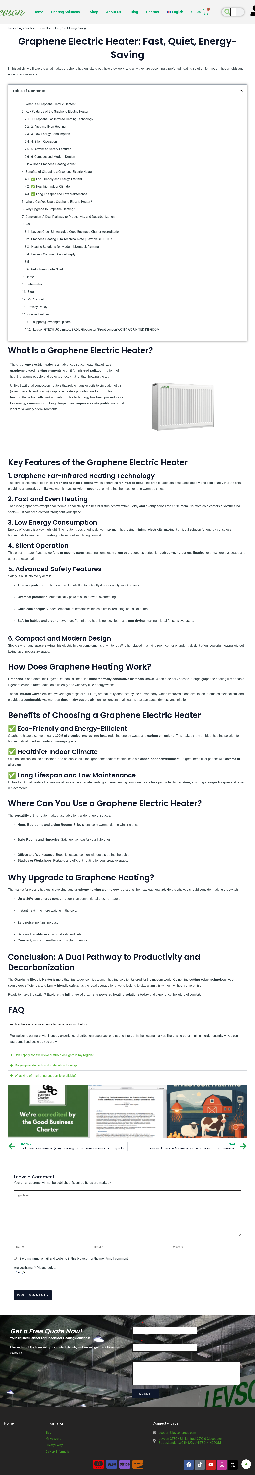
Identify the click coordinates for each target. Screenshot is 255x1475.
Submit (145, 1394)
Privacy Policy (37, 307)
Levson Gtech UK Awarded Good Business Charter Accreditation (75, 232)
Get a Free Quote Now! (47, 269)
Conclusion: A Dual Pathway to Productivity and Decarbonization (70, 217)
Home (38, 12)
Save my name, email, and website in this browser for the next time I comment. (73, 1258)
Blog (134, 12)
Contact (152, 12)
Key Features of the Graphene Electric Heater (57, 111)
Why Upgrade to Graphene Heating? (50, 209)
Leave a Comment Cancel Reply (53, 254)
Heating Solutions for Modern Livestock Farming (65, 247)
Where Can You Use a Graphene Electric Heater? (59, 202)
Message (139, 1358)
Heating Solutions (65, 12)
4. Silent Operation (44, 141)
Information (35, 284)
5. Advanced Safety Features (51, 149)
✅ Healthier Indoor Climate (50, 186)
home (11, 28)
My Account (35, 299)
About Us (113, 12)
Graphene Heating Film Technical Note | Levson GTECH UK (71, 239)
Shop (94, 12)
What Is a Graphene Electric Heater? (51, 104)
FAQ (28, 224)
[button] (241, 90)
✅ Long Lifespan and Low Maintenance (59, 194)
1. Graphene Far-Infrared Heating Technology (62, 119)
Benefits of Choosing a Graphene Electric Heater (59, 172)
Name (137, 1323)
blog (19, 28)
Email (137, 1341)
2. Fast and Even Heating (48, 126)
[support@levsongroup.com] (154, 1433)
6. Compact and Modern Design (53, 157)
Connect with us (38, 314)
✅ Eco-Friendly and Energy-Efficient (56, 179)
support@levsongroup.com (52, 322)
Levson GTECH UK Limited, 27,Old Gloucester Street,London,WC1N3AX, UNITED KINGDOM (96, 329)
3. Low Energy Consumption (50, 134)
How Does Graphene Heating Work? (51, 164)
